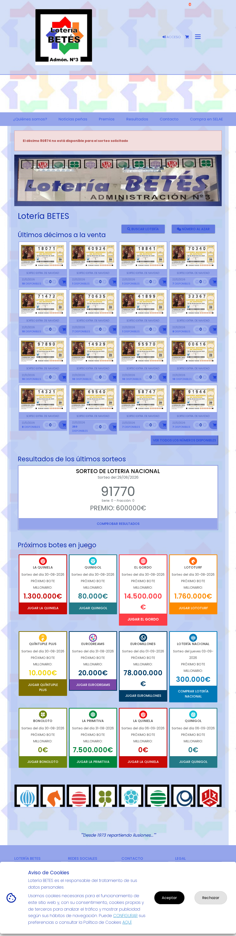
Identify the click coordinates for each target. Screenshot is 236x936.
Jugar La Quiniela (43, 608)
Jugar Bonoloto (42, 761)
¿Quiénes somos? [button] (30, 119)
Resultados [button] (137, 119)
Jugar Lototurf (193, 608)
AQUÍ (127, 922)
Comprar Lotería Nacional (193, 694)
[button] (29, 186)
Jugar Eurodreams (93, 684)
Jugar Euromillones (143, 695)
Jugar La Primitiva (93, 761)
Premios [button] (107, 119)
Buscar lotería (144, 228)
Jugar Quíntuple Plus (43, 687)
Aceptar (169, 897)
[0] (189, 37)
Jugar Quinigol (93, 608)
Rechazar (210, 897)
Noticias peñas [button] (73, 119)
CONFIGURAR (125, 915)
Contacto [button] (169, 119)
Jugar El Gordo (143, 619)
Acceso (173, 37)
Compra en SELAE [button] (206, 119)
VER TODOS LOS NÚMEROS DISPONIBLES (184, 440)
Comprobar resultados (118, 523)
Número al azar (195, 228)
